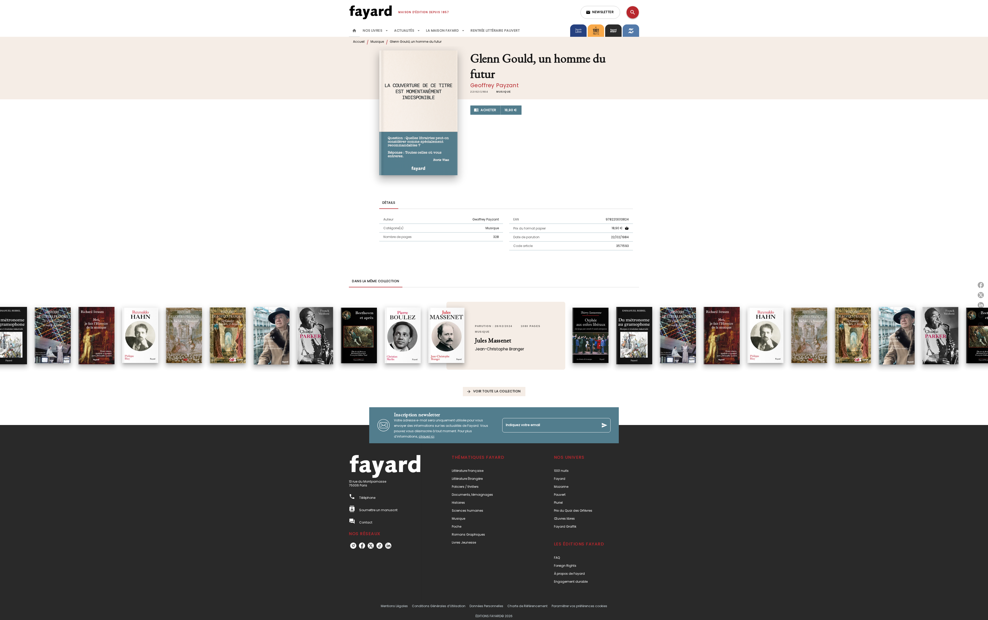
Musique (377, 41)
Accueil (359, 41)
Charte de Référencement (527, 606)
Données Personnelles (486, 606)
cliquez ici (426, 436)
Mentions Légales (394, 606)
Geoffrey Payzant (494, 85)
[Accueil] (370, 12)
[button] (600, 12)
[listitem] (353, 545)
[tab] (354, 30)
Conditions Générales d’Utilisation (438, 606)
